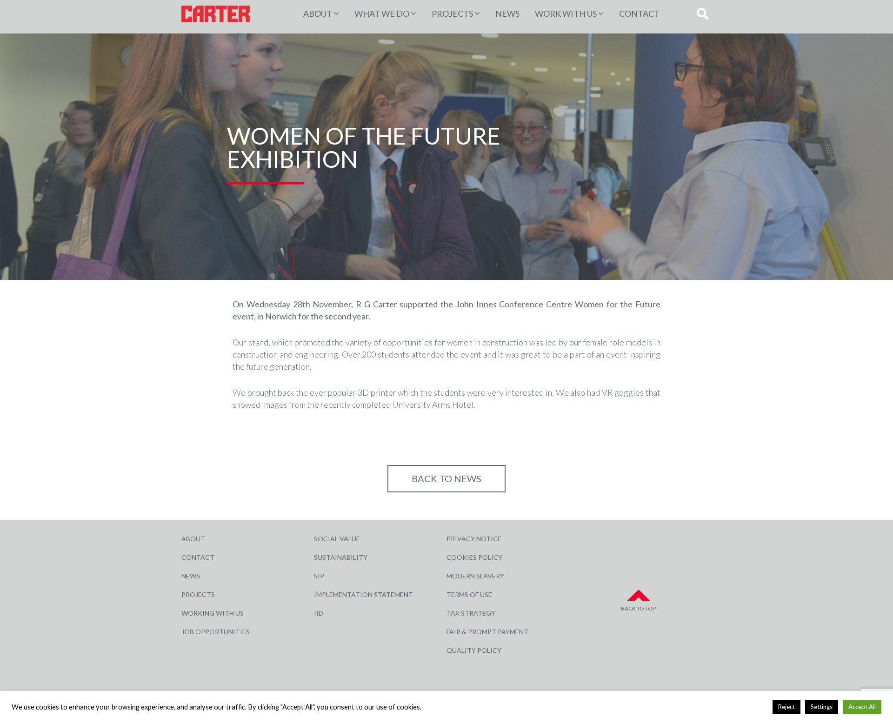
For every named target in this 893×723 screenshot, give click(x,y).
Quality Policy (473, 650)
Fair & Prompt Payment (487, 632)
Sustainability (340, 557)
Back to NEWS (446, 478)
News (507, 13)
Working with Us (212, 613)
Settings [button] (822, 706)
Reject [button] (786, 706)
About (317, 13)
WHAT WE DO (381, 13)
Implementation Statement (363, 594)
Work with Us (566, 13)
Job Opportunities (215, 632)
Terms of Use (469, 594)
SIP (319, 576)
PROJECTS (452, 13)
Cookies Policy (474, 557)
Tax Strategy (470, 613)
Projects (198, 594)
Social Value (337, 539)
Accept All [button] (862, 706)
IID (318, 613)
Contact (639, 13)
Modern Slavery (475, 576)
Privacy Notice (473, 539)
